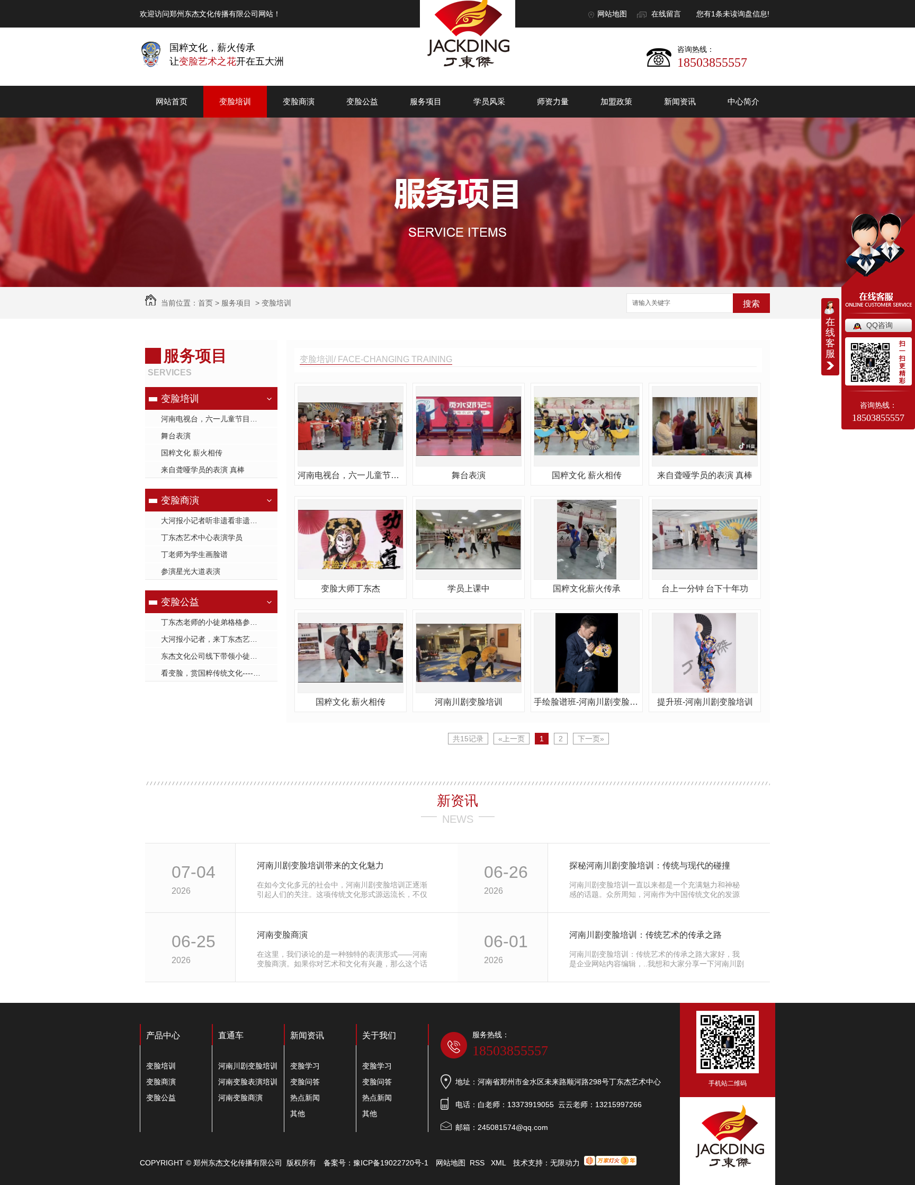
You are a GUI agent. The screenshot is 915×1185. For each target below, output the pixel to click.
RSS (478, 1163)
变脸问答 (305, 1082)
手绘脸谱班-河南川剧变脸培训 (587, 701)
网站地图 (612, 14)
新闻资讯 (680, 101)
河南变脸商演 (282, 934)
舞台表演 (176, 436)
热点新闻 (305, 1097)
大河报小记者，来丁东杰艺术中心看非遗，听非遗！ (219, 639)
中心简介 (743, 101)
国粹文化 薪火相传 (191, 452)
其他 (297, 1113)
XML (499, 1163)
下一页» (591, 738)
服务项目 (426, 101)
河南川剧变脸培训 (469, 701)
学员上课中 (468, 588)
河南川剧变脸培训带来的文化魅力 (320, 865)
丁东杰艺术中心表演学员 (202, 537)
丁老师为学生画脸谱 (194, 554)
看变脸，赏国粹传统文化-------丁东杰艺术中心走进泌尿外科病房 (219, 673)
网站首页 (171, 101)
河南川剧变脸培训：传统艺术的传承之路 (645, 934)
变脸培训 (235, 101)
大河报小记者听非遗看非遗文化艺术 (219, 520)
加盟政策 (616, 101)
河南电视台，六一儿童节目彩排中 (216, 419)
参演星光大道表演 (190, 571)
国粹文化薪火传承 (587, 588)
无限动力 (565, 1163)
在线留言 (666, 14)
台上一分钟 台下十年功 (704, 588)
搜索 (751, 303)
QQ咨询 (879, 325)
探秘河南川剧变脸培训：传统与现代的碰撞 (649, 865)
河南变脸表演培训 (247, 1082)
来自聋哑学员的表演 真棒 (203, 469)
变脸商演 (299, 101)
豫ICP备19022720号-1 (390, 1163)
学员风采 (489, 101)
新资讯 (457, 801)
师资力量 (553, 101)
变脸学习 (305, 1066)
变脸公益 (362, 101)
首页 (205, 303)
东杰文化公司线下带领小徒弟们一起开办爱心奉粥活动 (219, 656)
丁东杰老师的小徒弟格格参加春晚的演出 (219, 622)
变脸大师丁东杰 (350, 588)
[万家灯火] (610, 1163)
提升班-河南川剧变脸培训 (705, 701)
